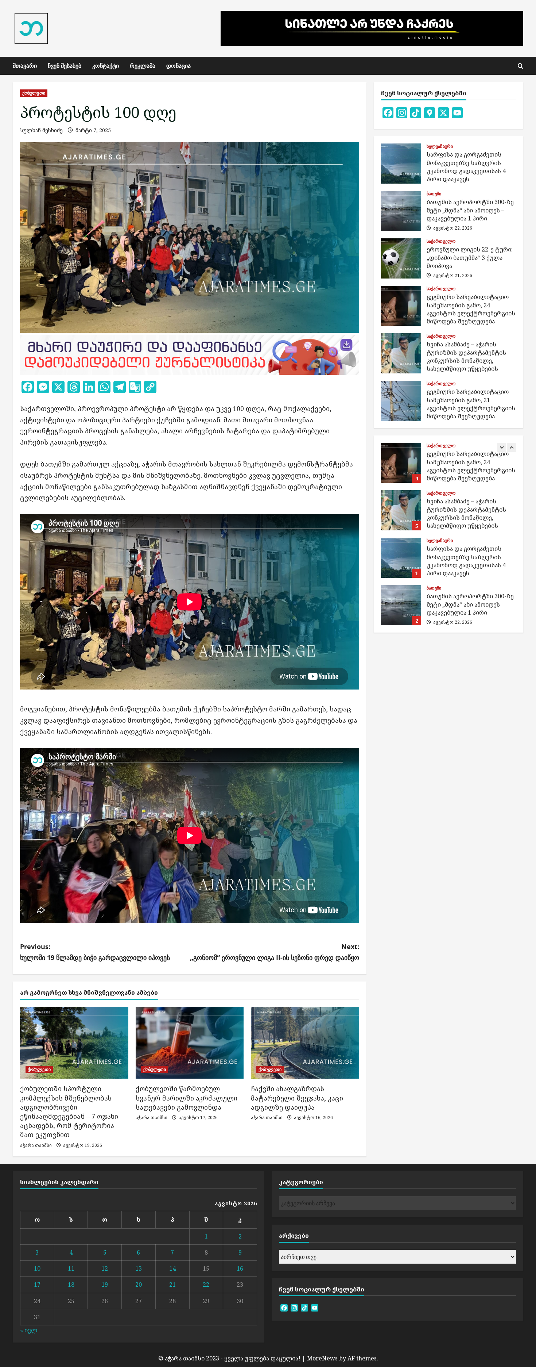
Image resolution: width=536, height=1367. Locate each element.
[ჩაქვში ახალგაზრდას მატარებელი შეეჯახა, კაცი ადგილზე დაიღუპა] (305, 1043)
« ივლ (28, 1330)
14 (172, 1268)
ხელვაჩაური (440, 146)
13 (138, 1268)
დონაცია (178, 66)
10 (37, 1268)
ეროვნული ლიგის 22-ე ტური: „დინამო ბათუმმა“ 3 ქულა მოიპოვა (401, 258)
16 (240, 1268)
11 (71, 1268)
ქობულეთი (33, 93)
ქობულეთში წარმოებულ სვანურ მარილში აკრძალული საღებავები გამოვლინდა (186, 1097)
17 (37, 1284)
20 (138, 1284)
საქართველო (441, 241)
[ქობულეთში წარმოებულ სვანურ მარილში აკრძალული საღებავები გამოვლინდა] (190, 1043)
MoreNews (322, 1358)
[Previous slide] (501, 447)
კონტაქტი (105, 66)
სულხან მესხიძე (41, 130)
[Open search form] (520, 66)
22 (206, 1284)
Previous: (95, 952)
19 (104, 1284)
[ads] (189, 354)
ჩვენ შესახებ (64, 66)
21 (172, 1284)
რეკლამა (142, 66)
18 (71, 1284)
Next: (274, 952)
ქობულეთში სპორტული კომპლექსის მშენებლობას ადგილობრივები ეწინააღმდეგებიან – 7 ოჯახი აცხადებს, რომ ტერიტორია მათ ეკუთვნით (69, 1111)
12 (104, 1268)
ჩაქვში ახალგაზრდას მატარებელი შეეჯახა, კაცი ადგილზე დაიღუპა (297, 1097)
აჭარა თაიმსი (36, 1145)
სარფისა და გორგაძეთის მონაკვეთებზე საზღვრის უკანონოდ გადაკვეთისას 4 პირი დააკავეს (401, 163)
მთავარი (25, 66)
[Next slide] (511, 447)
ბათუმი (434, 194)
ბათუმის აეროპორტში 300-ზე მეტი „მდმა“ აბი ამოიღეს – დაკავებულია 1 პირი (401, 211)
